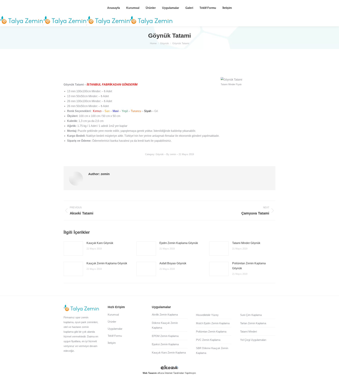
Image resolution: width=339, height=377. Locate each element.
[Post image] (73, 248)
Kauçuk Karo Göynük (100, 243)
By (171, 154)
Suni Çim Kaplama (251, 314)
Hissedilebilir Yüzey (207, 314)
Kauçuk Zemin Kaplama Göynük (107, 263)
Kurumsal (113, 314)
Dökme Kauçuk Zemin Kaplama (165, 325)
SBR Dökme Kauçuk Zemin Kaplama (212, 350)
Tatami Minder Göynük (246, 243)
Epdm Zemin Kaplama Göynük (178, 243)
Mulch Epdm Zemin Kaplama (213, 323)
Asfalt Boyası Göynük (172, 263)
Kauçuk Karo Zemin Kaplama (169, 352)
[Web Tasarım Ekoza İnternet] (169, 368)
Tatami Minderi (248, 331)
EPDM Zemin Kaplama (165, 335)
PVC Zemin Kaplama (208, 339)
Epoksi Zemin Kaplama (165, 344)
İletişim (112, 342)
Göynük (160, 154)
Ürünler (112, 321)
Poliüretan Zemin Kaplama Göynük (249, 266)
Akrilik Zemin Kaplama (165, 314)
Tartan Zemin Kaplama (253, 323)
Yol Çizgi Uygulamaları (253, 339)
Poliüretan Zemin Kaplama (211, 331)
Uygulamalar (115, 328)
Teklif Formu (115, 335)
